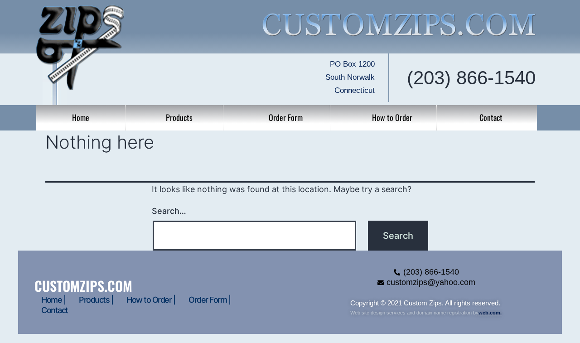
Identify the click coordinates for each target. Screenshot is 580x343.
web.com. (490, 312)
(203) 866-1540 (471, 77)
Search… (169, 211)
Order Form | (209, 299)
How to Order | (150, 299)
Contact (54, 310)
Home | (53, 299)
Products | (96, 299)
